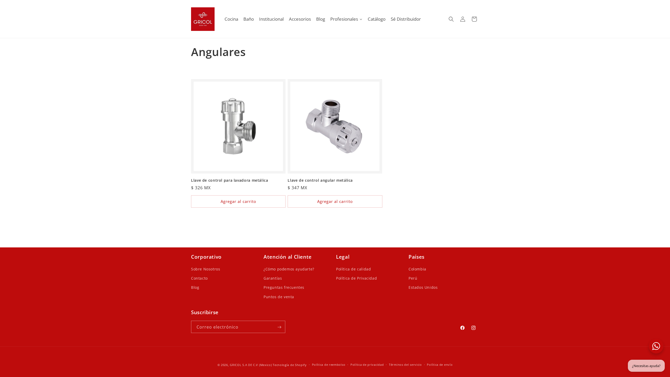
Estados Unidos (423, 287)
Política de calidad (353, 269)
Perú (413, 278)
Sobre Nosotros (205, 269)
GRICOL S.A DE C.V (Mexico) (251, 365)
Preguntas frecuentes (284, 287)
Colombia (417, 269)
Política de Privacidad (356, 278)
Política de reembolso (328, 365)
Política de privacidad (367, 365)
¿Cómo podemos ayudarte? (289, 269)
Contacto (199, 278)
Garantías (273, 278)
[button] (451, 19)
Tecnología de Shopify (290, 365)
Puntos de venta (279, 296)
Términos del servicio (405, 365)
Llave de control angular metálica (320, 180)
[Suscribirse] (279, 327)
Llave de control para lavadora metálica (229, 180)
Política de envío (440, 365)
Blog (195, 287)
